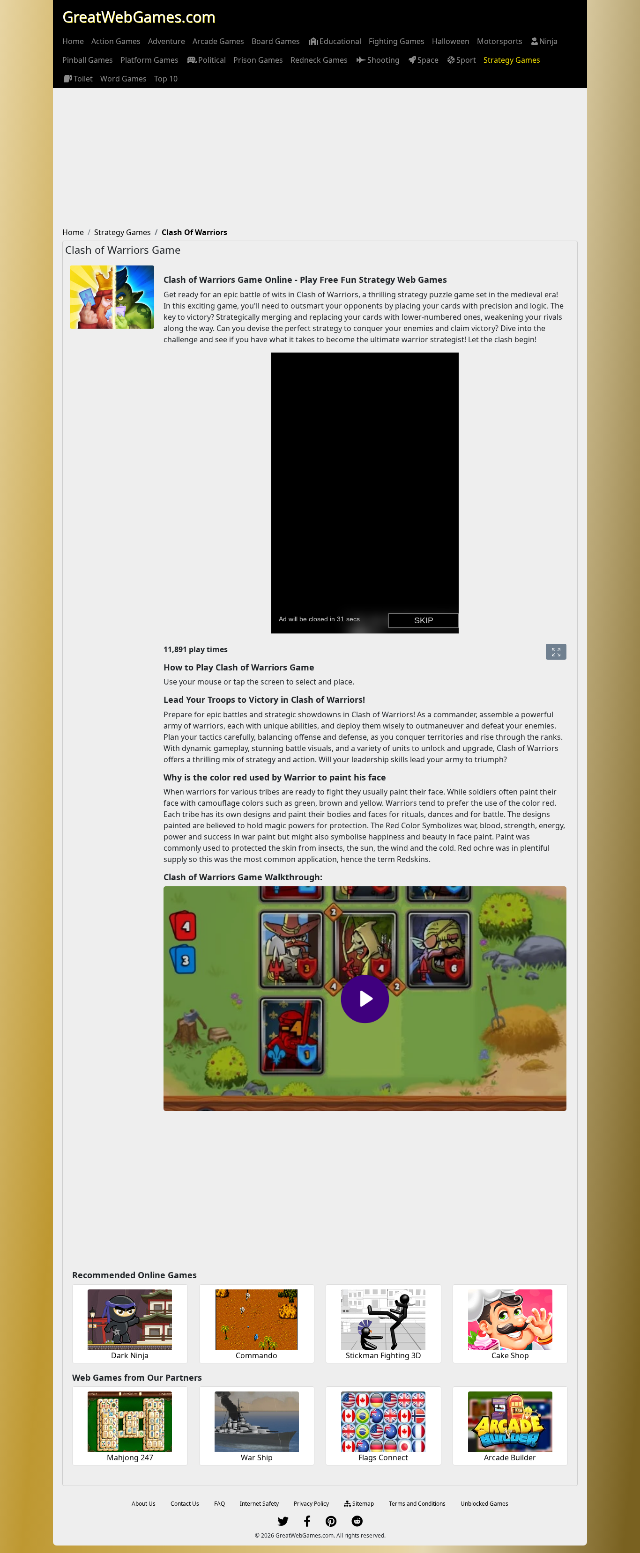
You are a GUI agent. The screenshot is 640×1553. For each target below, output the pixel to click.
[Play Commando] (257, 1318)
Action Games (116, 41)
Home (73, 41)
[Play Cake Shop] (510, 1318)
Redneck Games (319, 60)
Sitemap (362, 1504)
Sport (466, 60)
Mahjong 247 (130, 1457)
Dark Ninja (130, 1355)
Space (428, 60)
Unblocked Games (484, 1504)
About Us (144, 1504)
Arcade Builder (510, 1457)
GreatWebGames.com (139, 17)
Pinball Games (87, 60)
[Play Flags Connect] (383, 1420)
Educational (340, 41)
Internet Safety (259, 1504)
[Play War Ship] (257, 1420)
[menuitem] (73, 41)
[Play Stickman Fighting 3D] (383, 1318)
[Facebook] (307, 1523)
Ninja (548, 41)
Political (212, 60)
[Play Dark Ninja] (130, 1318)
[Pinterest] (331, 1523)
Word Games (123, 79)
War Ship (257, 1457)
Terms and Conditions (417, 1504)
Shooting (383, 60)
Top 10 (166, 79)
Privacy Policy (311, 1504)
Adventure (166, 41)
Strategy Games (512, 60)
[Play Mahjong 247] (130, 1420)
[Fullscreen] (556, 652)
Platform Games (149, 60)
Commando (256, 1355)
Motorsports (499, 41)
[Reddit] (357, 1523)
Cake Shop (510, 1355)
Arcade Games (218, 41)
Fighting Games (396, 41)
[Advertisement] (320, 158)
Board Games (276, 41)
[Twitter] (283, 1523)
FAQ (219, 1504)
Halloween (450, 41)
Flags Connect (383, 1457)
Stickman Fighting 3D (383, 1355)
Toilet (83, 79)
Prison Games (258, 60)
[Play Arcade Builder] (510, 1420)
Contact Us (185, 1504)
